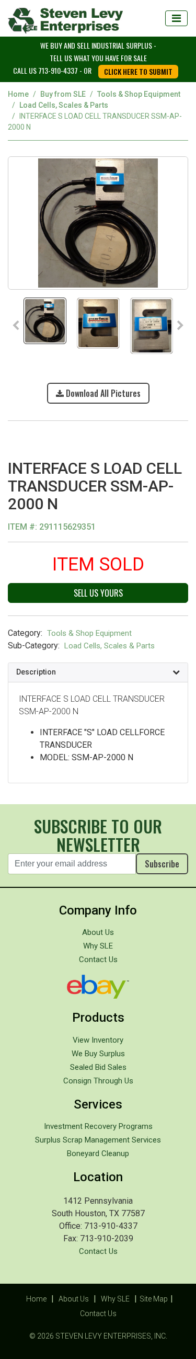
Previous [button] (16, 326)
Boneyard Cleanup (98, 1153)
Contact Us (98, 959)
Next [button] (180, 326)
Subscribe (162, 864)
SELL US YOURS (98, 593)
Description (36, 672)
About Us (98, 932)
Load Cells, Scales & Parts (63, 105)
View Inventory (98, 1040)
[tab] (98, 672)
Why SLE (98, 946)
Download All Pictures (102, 393)
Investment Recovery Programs (98, 1126)
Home (18, 94)
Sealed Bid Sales (98, 1067)
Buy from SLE (63, 94)
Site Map (154, 1299)
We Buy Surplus (98, 1053)
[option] (98, 222)
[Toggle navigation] (176, 18)
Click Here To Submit (138, 71)
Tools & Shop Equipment (138, 94)
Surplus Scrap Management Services (98, 1140)
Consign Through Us (98, 1081)
